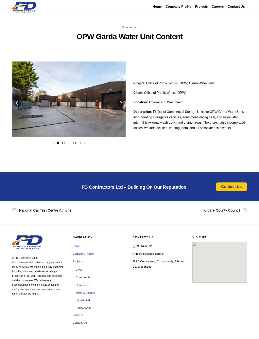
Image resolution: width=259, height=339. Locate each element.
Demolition (82, 285)
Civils (79, 269)
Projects (201, 6)
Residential (83, 300)
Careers (218, 6)
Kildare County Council (221, 210)
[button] (17, 103)
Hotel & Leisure (85, 292)
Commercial (129, 27)
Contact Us (236, 6)
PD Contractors (23, 258)
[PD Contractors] (24, 7)
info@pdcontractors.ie (150, 253)
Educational (83, 307)
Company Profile (178, 6)
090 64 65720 (144, 246)
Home (157, 6)
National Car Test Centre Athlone (45, 210)
